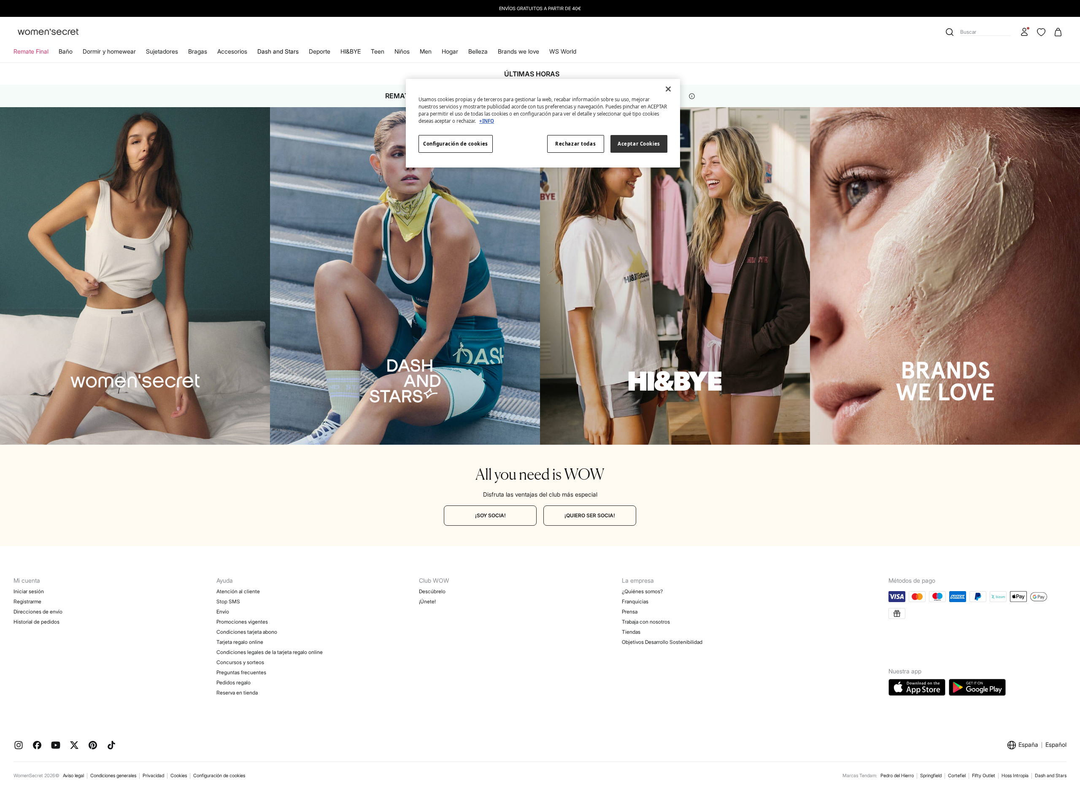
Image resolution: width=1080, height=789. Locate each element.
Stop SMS (228, 601)
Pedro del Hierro (897, 775)
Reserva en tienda (237, 692)
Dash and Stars (278, 51)
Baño (66, 51)
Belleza (478, 51)
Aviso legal (73, 775)
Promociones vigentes (242, 622)
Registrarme (27, 601)
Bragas (197, 51)
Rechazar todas (575, 144)
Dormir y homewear (109, 51)
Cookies (178, 775)
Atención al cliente (238, 591)
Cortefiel (957, 775)
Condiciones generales (113, 775)
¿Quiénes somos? (642, 591)
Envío (222, 611)
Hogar (450, 51)
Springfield (931, 775)
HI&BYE (350, 51)
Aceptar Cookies (639, 144)
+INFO (486, 121)
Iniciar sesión (29, 591)
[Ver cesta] (1058, 32)
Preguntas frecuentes (241, 672)
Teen (377, 51)
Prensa (629, 611)
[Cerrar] (668, 89)
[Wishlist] (1041, 32)
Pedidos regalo (233, 682)
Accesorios (232, 51)
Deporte (319, 51)
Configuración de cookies (219, 775)
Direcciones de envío (38, 611)
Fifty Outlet (983, 775)
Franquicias (635, 601)
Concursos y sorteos (240, 662)
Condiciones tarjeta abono (246, 632)
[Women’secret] (48, 32)
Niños (402, 51)
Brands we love (518, 51)
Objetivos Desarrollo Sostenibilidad (662, 642)
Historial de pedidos (36, 622)
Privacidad (153, 775)
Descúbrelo (432, 591)
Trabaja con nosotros (646, 622)
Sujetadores (162, 51)
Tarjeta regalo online (239, 642)
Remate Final (31, 51)
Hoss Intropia (1015, 775)
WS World (562, 51)
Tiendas (631, 632)
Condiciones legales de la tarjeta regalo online (269, 652)
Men (426, 51)
